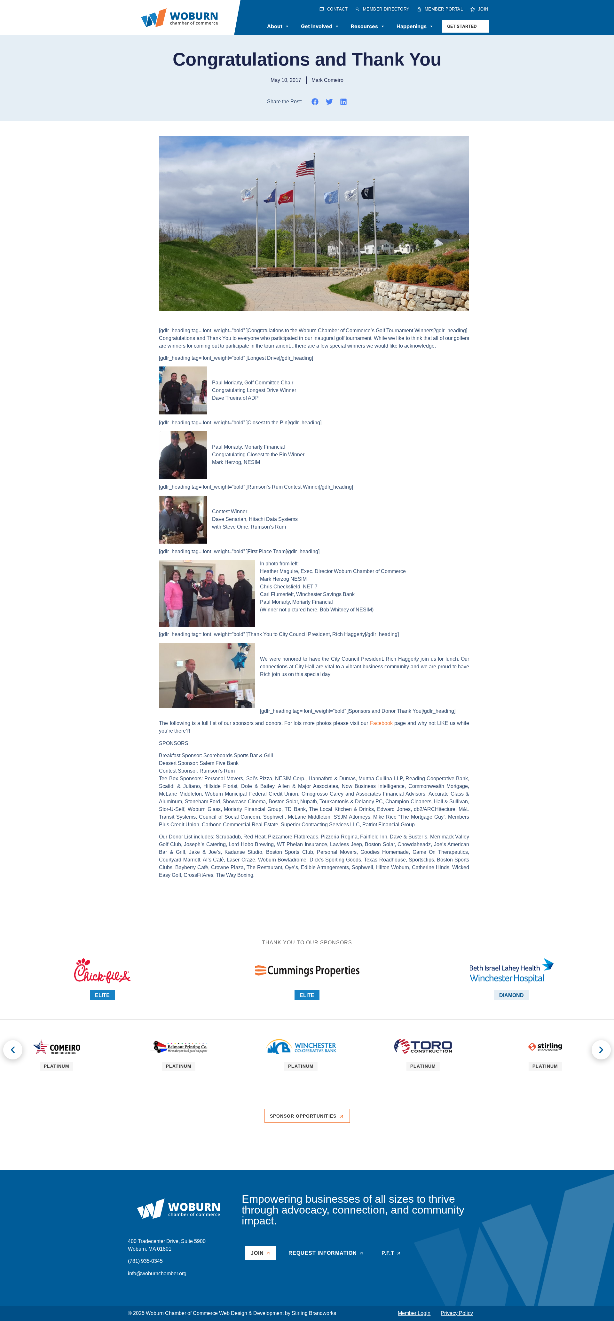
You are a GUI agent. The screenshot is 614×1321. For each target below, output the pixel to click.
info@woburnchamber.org (157, 1273)
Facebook (381, 723)
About (274, 26)
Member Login (414, 1313)
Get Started (462, 26)
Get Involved (316, 26)
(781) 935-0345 (145, 1261)
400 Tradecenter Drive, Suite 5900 (167, 1241)
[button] (315, 101)
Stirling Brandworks (314, 1313)
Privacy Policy (457, 1313)
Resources (364, 26)
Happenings (412, 26)
